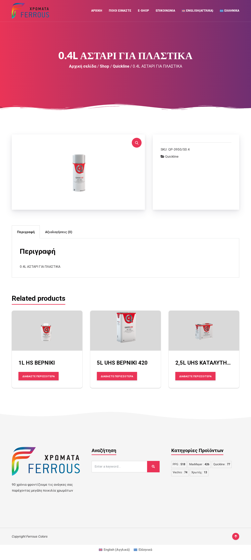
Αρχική (96, 10)
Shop (104, 66)
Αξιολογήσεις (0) (58, 232)
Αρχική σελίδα (82, 66)
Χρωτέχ (199, 472)
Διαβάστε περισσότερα (38, 376)
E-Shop (143, 10)
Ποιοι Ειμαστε (120, 10)
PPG (179, 464)
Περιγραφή (26, 232)
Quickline (121, 66)
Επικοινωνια (165, 10)
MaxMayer (199, 464)
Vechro (180, 472)
